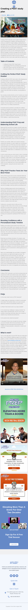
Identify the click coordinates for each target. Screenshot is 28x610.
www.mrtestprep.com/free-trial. (14, 340)
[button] (14, 7)
